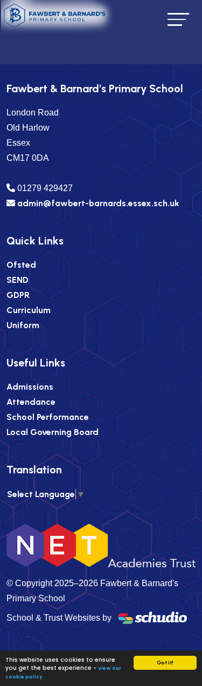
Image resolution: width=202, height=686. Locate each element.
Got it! (165, 662)
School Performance (47, 417)
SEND (17, 280)
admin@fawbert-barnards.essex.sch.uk (98, 203)
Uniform (22, 325)
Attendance (30, 402)
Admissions (29, 387)
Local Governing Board (52, 432)
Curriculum (28, 310)
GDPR (18, 295)
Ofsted (21, 265)
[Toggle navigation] (178, 19)
